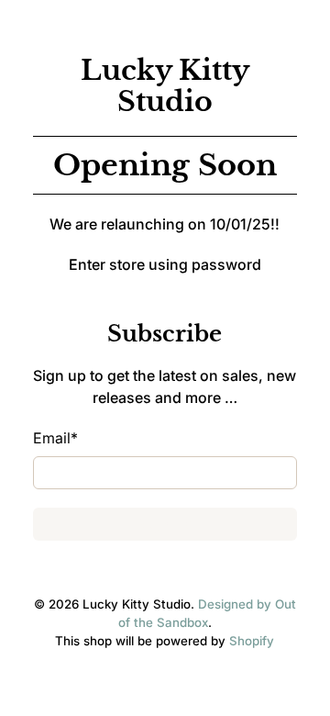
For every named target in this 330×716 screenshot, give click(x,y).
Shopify (251, 640)
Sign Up (165, 524)
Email (55, 438)
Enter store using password (165, 264)
